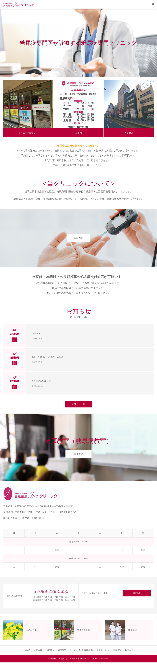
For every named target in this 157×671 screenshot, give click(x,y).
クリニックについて (28, 133)
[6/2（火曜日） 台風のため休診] (14, 359)
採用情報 (117, 650)
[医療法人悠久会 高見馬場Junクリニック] (18, 4)
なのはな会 (75, 650)
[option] (78, 43)
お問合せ (137, 593)
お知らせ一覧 (78, 404)
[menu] (152, 4)
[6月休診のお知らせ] (14, 383)
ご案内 (78, 133)
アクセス (128, 133)
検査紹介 (50, 650)
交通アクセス (102, 650)
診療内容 (78, 238)
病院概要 (88, 650)
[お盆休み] (14, 335)
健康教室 (78, 454)
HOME (27, 650)
